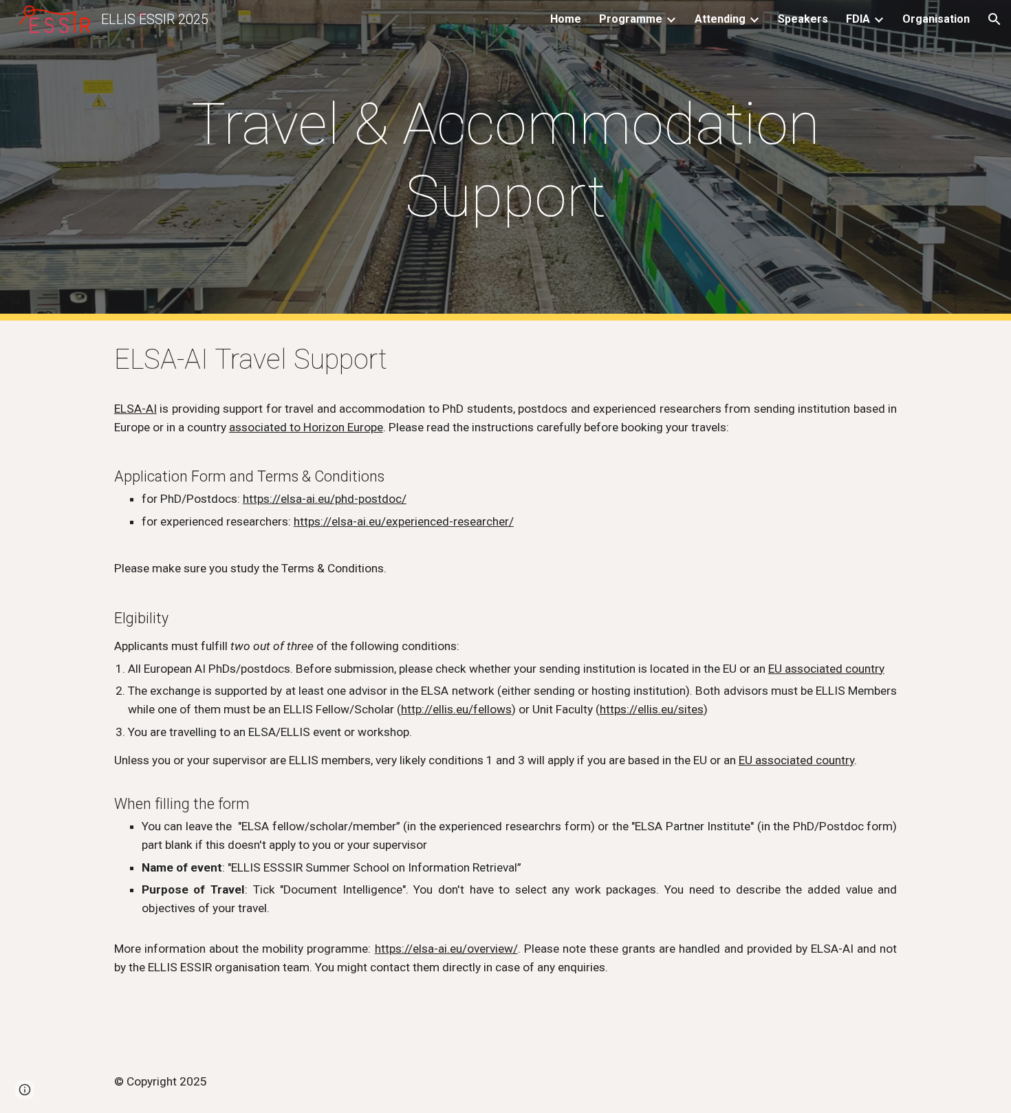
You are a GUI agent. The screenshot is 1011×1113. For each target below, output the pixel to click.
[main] (505, 160)
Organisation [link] (936, 18)
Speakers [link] (803, 18)
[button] (994, 19)
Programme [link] (630, 18)
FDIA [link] (858, 18)
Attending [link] (720, 18)
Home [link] (565, 18)
